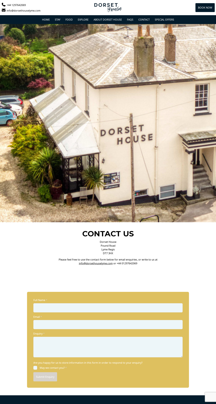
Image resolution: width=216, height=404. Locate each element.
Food (69, 19)
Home (46, 19)
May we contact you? (53, 368)
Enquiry (39, 333)
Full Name (40, 300)
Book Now (205, 7)
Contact (144, 19)
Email (37, 317)
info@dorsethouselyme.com (96, 263)
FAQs (130, 19)
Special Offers (164, 19)
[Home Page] (108, 7)
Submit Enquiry (45, 377)
